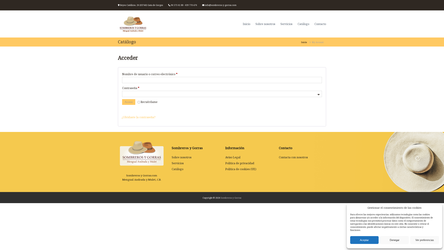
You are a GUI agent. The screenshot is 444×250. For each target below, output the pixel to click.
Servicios (286, 24)
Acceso (129, 102)
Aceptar (364, 240)
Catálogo (303, 24)
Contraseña (131, 88)
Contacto (320, 24)
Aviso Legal (232, 157)
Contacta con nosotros (293, 157)
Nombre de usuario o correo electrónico (150, 74)
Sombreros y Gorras (231, 197)
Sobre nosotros (265, 24)
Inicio (246, 24)
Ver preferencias (424, 240)
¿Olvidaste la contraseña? (138, 117)
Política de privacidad (239, 163)
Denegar (394, 240)
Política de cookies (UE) (240, 169)
